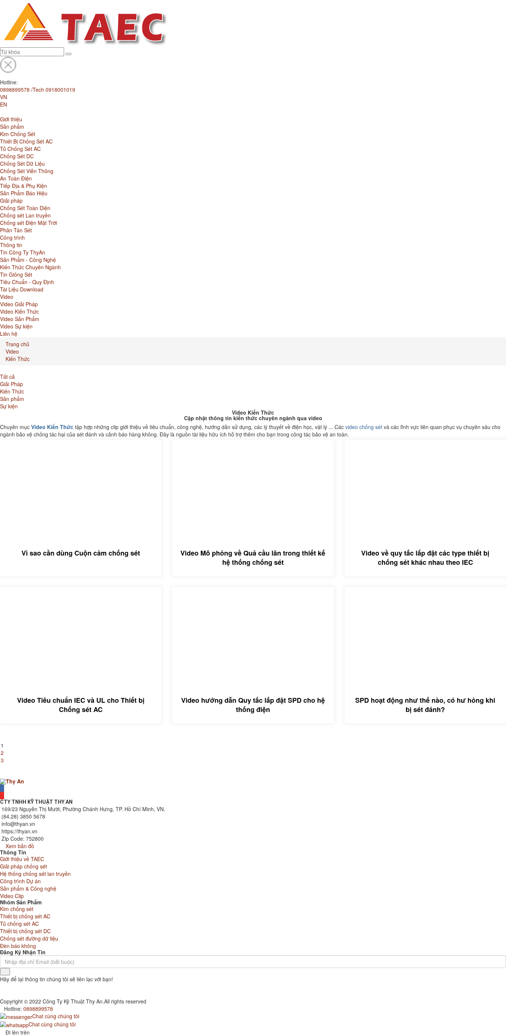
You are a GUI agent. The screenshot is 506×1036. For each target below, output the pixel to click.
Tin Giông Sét (16, 274)
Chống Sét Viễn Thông (26, 171)
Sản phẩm (12, 126)
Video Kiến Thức (19, 311)
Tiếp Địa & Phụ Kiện (23, 185)
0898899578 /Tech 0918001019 (37, 89)
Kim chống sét (16, 908)
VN (3, 97)
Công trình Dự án (20, 881)
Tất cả (7, 376)
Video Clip (12, 896)
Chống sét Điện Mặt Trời (28, 222)
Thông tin (11, 245)
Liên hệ (8, 333)
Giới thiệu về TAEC (22, 859)
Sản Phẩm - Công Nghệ (28, 259)
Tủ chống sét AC (19, 923)
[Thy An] (12, 780)
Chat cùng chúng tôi (55, 1016)
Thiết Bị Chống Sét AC (26, 141)
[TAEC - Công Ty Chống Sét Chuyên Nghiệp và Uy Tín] (84, 23)
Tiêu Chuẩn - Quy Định (27, 282)
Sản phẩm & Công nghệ (28, 888)
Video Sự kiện (16, 326)
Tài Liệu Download (21, 289)
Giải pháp (11, 200)
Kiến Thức (18, 358)
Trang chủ (17, 344)
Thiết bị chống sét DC (25, 931)
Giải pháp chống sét (23, 866)
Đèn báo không (18, 945)
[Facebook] (2, 788)
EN (3, 104)
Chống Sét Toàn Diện (25, 208)
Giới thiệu (11, 119)
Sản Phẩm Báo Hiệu (23, 193)
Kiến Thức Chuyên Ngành (30, 267)
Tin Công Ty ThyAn (22, 252)
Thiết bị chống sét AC (25, 916)
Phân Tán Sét (16, 230)
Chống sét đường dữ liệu (29, 938)
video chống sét (363, 427)
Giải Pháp (11, 384)
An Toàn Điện (16, 178)
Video (6, 296)
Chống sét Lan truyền (25, 215)
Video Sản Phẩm (19, 319)
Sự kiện (9, 406)
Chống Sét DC (17, 156)
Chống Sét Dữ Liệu (22, 163)
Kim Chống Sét (17, 134)
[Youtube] (2, 795)
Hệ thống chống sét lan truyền (35, 873)
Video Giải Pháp (19, 304)
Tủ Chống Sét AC (20, 148)
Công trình (12, 237)
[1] (5, 971)
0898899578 (38, 1008)
